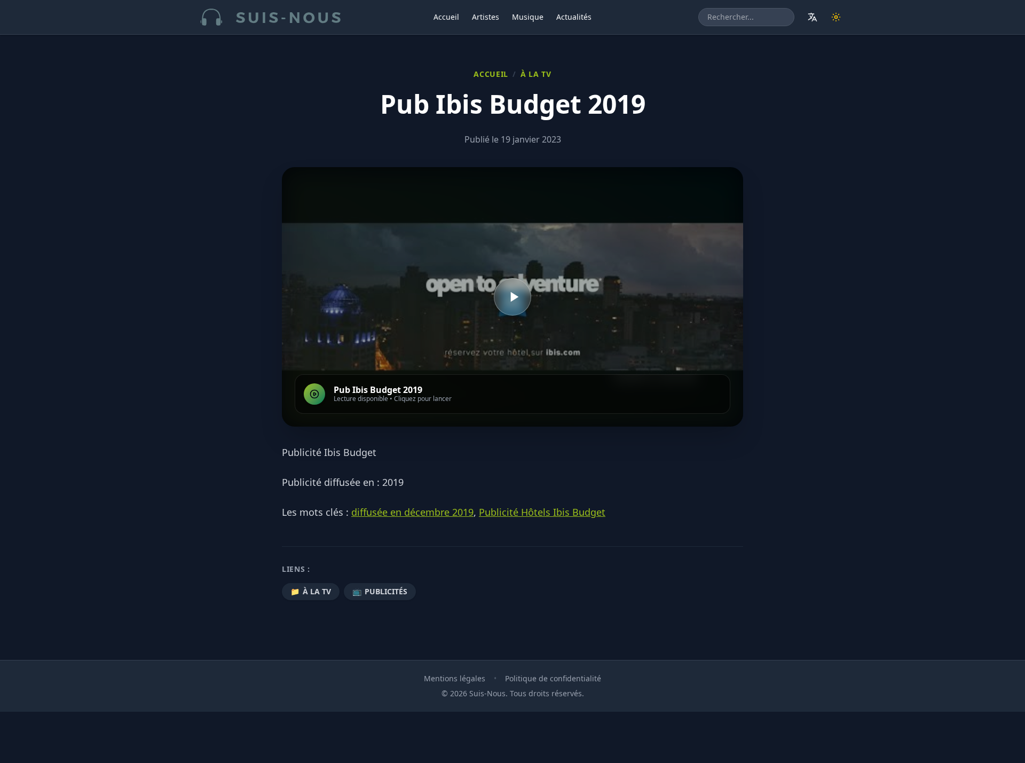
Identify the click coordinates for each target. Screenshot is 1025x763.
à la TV (536, 74)
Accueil (446, 17)
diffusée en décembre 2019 (412, 512)
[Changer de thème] (836, 17)
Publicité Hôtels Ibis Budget (542, 512)
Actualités (574, 17)
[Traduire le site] (812, 17)
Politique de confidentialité (553, 678)
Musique (527, 17)
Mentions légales (454, 678)
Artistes (485, 17)
